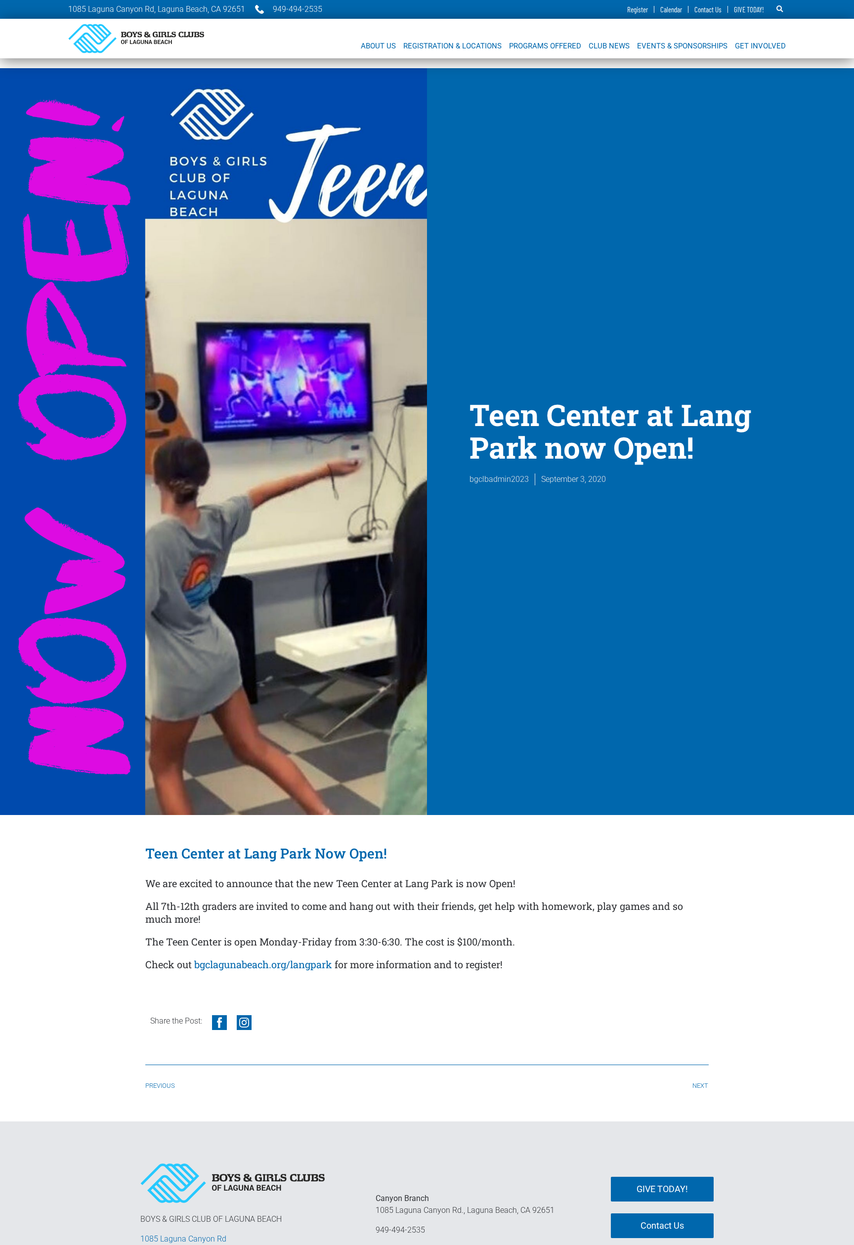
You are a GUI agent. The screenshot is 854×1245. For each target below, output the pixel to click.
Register (637, 9)
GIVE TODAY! (749, 9)
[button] (780, 9)
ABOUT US (378, 46)
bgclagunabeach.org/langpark (263, 964)
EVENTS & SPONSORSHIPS (682, 46)
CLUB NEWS (609, 46)
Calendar (671, 9)
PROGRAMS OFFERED (545, 46)
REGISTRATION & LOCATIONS (452, 46)
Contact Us (708, 9)
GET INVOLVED (760, 46)
